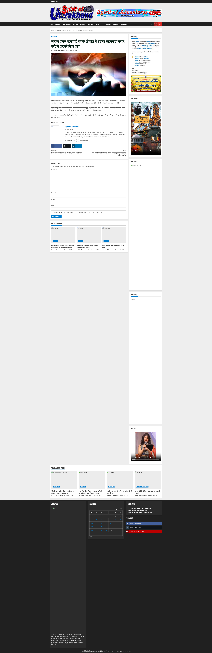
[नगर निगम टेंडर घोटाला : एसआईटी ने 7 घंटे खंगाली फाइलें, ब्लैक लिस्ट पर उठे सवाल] (63, 235)
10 (92, 523)
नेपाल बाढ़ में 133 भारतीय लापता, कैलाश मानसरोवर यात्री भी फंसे (87, 246)
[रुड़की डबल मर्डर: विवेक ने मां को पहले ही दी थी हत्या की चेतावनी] (120, 480)
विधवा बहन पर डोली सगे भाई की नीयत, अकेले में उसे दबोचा (66, 151)
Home (51, 24)
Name (53, 193)
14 (111, 523)
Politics (82, 24)
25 (96, 530)
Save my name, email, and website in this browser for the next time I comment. (77, 212)
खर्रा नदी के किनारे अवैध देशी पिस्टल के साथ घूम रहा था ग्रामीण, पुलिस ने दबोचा (109, 152)
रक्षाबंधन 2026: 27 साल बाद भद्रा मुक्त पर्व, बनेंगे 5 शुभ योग (147, 492)
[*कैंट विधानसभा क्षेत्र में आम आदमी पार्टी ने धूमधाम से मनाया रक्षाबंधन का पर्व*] (64, 480)
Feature (97, 24)
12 (101, 523)
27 (106, 530)
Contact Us (124, 24)
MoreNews (119, 651)
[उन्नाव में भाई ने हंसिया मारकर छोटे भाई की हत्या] (114, 235)
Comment (55, 169)
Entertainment (106, 24)
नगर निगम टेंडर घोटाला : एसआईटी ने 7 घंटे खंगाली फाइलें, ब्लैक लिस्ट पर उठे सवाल (62, 246)
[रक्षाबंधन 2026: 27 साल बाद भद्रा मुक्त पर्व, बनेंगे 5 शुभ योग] (148, 480)
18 (96, 527)
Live (160, 24)
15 (115, 523)
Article (75, 24)
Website (53, 206)
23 (120, 527)
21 (111, 527)
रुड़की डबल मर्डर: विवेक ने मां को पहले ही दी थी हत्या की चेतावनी (119, 492)
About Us (115, 24)
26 (101, 530)
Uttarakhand (67, 24)
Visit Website (71, 140)
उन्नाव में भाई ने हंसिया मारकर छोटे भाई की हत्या (113, 246)
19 (101, 527)
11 (96, 523)
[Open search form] (151, 24)
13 (106, 523)
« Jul (90, 537)
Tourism (90, 24)
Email (53, 199)
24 (92, 530)
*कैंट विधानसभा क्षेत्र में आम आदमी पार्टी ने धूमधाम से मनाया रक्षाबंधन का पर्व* (62, 492)
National (57, 24)
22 (115, 527)
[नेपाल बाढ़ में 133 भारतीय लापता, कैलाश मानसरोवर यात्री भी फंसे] (89, 235)
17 (92, 527)
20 (106, 527)
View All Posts (84, 140)
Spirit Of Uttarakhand (59, 50)
